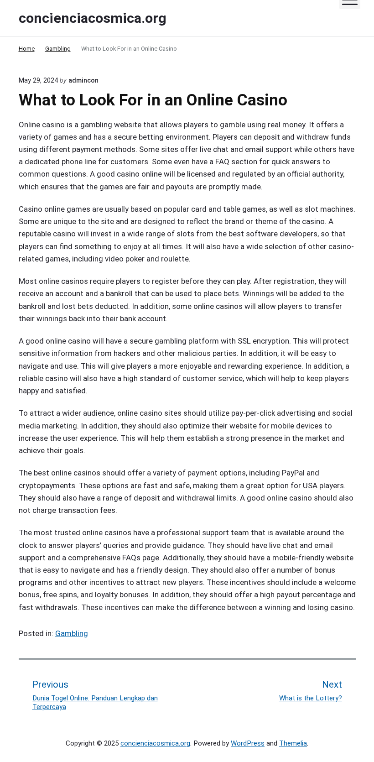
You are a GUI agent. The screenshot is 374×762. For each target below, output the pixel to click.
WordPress (248, 743)
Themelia (293, 743)
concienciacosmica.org (155, 743)
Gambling (71, 633)
